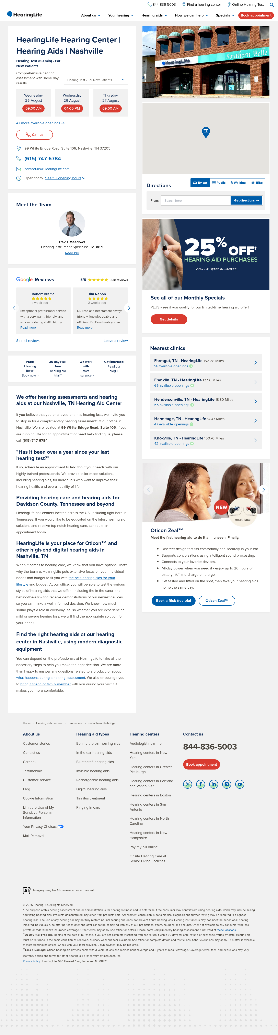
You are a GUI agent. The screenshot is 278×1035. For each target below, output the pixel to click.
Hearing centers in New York (148, 755)
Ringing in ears (88, 807)
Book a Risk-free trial (173, 600)
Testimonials (32, 770)
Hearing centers (144, 734)
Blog (26, 789)
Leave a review (116, 340)
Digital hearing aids (91, 789)
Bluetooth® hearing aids (95, 761)
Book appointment (256, 15)
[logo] (24, 14)
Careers (29, 761)
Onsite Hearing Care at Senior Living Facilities (148, 858)
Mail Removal (33, 835)
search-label (272, 5)
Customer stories (36, 743)
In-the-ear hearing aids (94, 752)
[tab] (90, 15)
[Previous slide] (14, 308)
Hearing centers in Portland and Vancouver (151, 783)
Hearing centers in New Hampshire (148, 835)
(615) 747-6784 (42, 158)
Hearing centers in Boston (150, 795)
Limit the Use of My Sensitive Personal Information (38, 812)
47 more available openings (38, 123)
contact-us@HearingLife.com (47, 168)
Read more (28, 327)
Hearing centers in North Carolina (149, 821)
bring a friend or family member (45, 684)
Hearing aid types (92, 734)
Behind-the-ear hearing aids (98, 743)
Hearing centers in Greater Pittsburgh (151, 769)
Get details (169, 319)
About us (31, 734)
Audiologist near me (146, 743)
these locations (226, 930)
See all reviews (28, 340)
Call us (37, 134)
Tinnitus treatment (90, 798)
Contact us (31, 752)
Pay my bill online (144, 846)
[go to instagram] (226, 785)
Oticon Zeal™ (217, 600)
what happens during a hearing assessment (50, 677)
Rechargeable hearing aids (97, 779)
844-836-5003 (210, 746)
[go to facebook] (200, 785)
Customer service (37, 779)
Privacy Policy (31, 961)
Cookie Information (38, 798)
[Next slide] (129, 308)
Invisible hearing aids (92, 770)
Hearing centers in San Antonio (148, 807)
